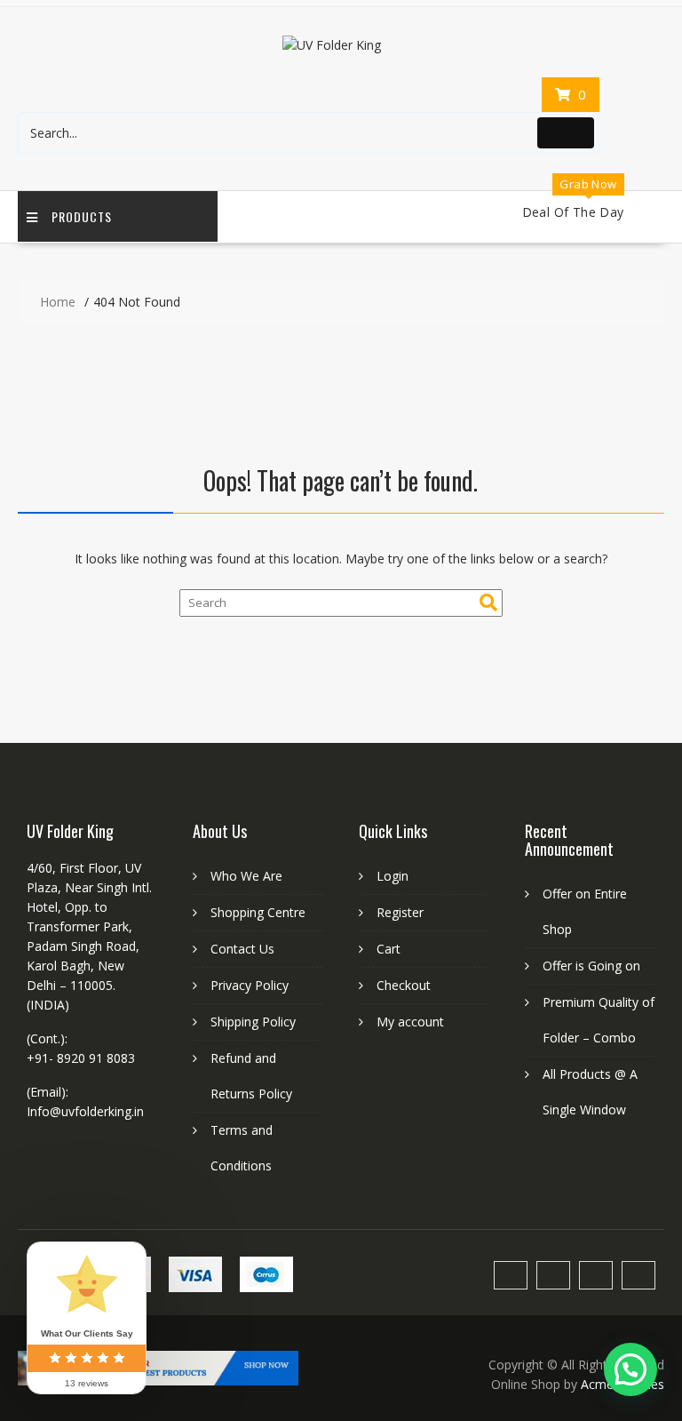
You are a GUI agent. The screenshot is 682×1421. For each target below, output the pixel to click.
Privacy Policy (249, 985)
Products (82, 216)
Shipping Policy (253, 1021)
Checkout (404, 985)
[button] (630, 1369)
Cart (388, 948)
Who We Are (246, 875)
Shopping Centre (257, 912)
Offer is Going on (591, 965)
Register (400, 912)
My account (410, 1021)
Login (392, 875)
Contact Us (242, 948)
